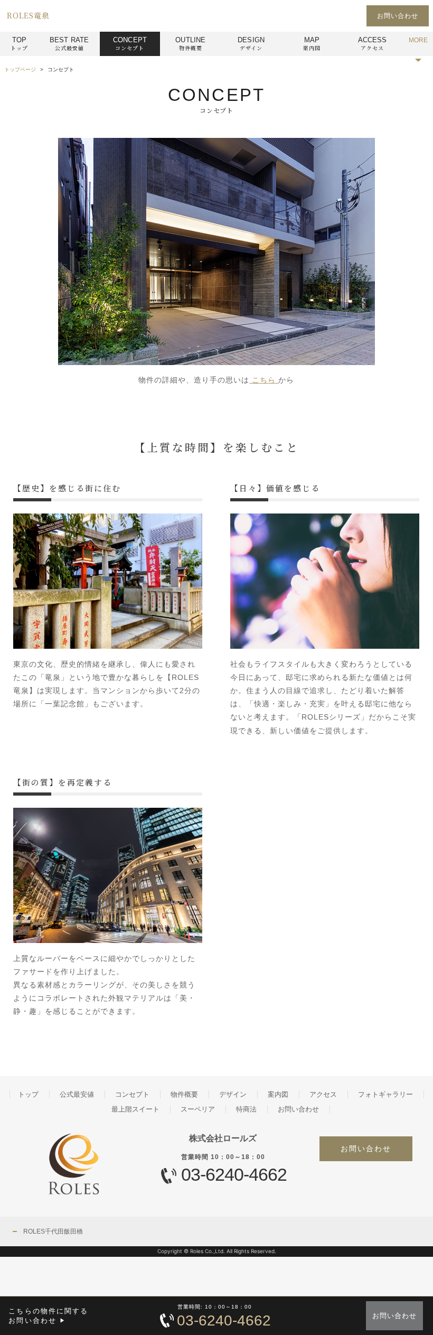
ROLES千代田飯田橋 (53, 1231)
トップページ (20, 69)
